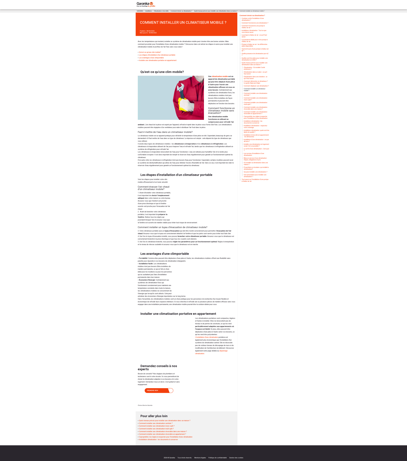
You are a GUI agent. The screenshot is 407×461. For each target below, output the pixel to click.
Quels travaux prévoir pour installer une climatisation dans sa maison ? (164, 420)
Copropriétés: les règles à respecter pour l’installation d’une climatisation (165, 437)
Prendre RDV (152, 390)
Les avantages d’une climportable (151, 58)
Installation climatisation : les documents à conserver (158, 439)
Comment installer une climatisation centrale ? (156, 423)
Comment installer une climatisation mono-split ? (157, 426)
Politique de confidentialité (217, 458)
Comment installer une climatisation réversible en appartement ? (162, 434)
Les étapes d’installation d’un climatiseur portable (157, 55)
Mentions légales (200, 458)
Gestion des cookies (236, 458)
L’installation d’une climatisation (206, 337)
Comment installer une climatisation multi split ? (156, 428)
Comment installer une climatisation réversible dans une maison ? (163, 431)
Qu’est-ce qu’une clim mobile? (150, 52)
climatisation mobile (220, 76)
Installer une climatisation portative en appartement (157, 60)
